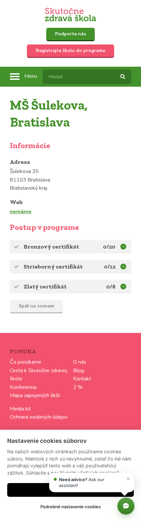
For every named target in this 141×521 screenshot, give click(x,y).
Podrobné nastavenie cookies (70, 506)
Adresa (20, 161)
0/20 (109, 246)
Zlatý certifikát (45, 286)
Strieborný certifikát (53, 266)
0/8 (110, 286)
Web (16, 202)
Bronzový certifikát (51, 246)
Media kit (20, 408)
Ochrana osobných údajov (39, 417)
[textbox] (87, 77)
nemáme (20, 211)
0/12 (109, 266)
